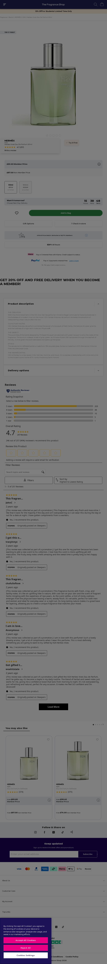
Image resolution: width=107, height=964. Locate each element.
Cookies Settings (26, 955)
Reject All (26, 948)
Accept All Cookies (26, 940)
